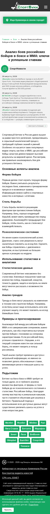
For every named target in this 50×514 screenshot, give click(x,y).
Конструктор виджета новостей (17, 473)
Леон (23, 434)
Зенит (13, 434)
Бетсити (26, 428)
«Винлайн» (6, 79)
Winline (33, 423)
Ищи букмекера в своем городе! (27, 20)
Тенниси (25, 446)
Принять (8, 510)
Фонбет (21, 423)
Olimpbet (11, 440)
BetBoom (35, 434)
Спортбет (38, 440)
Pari (43, 423)
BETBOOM (6, 96)
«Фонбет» (6, 110)
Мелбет (9, 423)
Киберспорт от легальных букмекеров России (24, 469)
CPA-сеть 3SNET (10, 478)
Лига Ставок (11, 428)
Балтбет (24, 440)
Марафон (40, 428)
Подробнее (33, 505)
